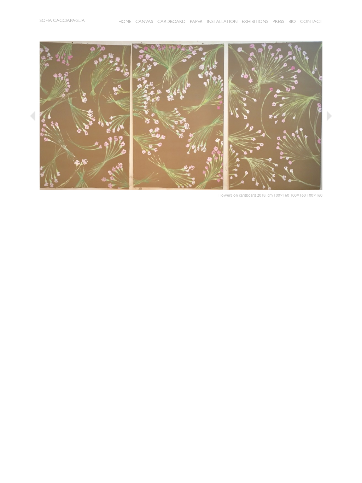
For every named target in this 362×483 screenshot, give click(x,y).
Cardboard (171, 21)
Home (124, 21)
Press (278, 21)
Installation (222, 21)
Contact (311, 21)
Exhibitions (255, 21)
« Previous (32, 116)
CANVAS (144, 21)
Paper (196, 21)
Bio (292, 21)
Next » (329, 116)
